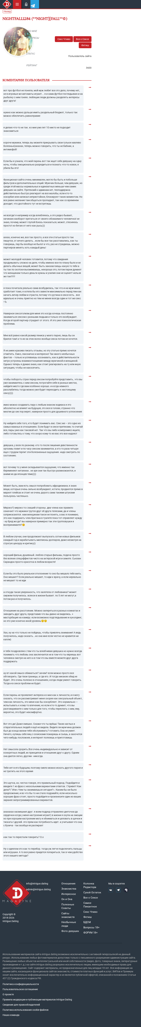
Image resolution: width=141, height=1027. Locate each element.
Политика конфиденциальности (21, 984)
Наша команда (11, 1015)
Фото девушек (70, 931)
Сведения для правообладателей (21, 1004)
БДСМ (87, 922)
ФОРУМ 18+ (90, 932)
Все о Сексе (82, 39)
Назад (7, 11)
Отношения (68, 883)
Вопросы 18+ (91, 927)
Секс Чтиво (63, 39)
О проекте (8, 994)
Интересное (68, 894)
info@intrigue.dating (37, 883)
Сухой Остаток (92, 892)
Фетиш (85, 45)
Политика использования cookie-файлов (25, 1009)
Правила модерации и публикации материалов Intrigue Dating (37, 999)
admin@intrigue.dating (38, 889)
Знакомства (68, 888)
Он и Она (66, 899)
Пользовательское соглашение (20, 989)
